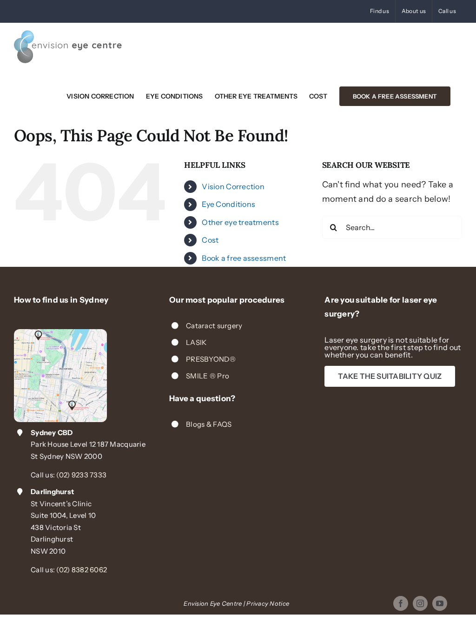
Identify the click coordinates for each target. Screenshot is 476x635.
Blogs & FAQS (208, 424)
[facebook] (400, 603)
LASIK (196, 342)
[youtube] (439, 603)
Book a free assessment (244, 258)
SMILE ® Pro (207, 375)
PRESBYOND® (211, 359)
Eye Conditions (228, 204)
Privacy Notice (267, 603)
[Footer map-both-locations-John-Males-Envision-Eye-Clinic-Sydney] (60, 333)
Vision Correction (233, 186)
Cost (210, 240)
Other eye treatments (240, 222)
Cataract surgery (214, 325)
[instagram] (420, 603)
